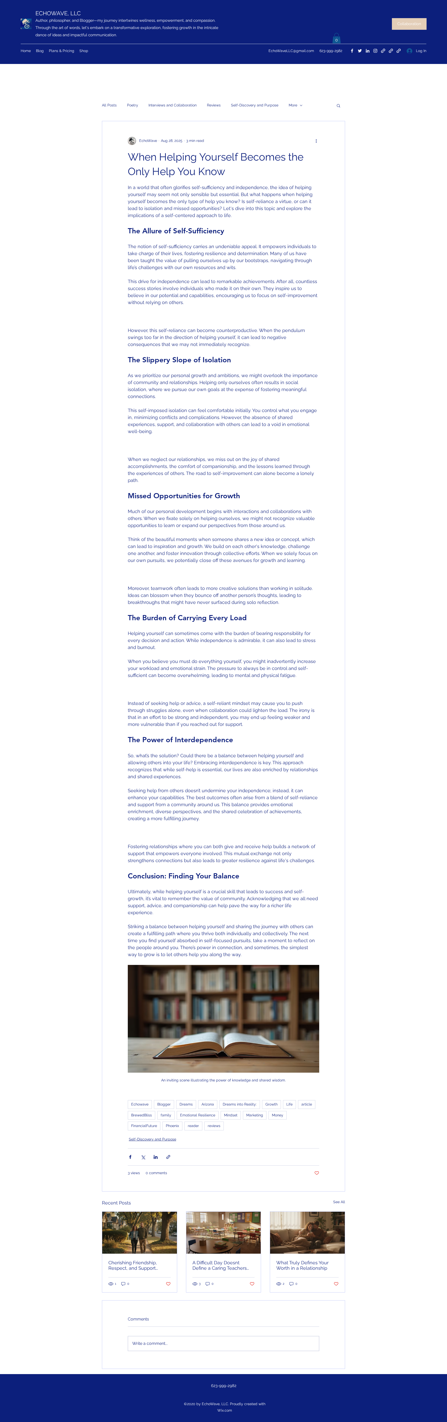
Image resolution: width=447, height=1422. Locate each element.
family (166, 1115)
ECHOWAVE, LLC (58, 13)
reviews (214, 1126)
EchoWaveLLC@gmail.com (291, 51)
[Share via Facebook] (130, 1156)
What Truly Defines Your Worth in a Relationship (302, 1265)
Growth (271, 1104)
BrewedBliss (141, 1115)
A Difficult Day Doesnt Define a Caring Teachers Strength (219, 1265)
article (306, 1104)
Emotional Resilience (197, 1115)
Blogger (164, 1104)
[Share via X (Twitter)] (142, 1156)
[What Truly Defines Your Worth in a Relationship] (307, 1233)
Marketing (254, 1115)
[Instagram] (375, 50)
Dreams (186, 1104)
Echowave (139, 1104)
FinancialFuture (144, 1126)
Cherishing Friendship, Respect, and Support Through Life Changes (132, 1265)
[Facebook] (352, 50)
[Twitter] (359, 50)
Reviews (214, 105)
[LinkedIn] (367, 50)
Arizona (208, 1104)
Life (289, 1104)
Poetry (132, 105)
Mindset (230, 1115)
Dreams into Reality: (240, 1104)
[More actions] (316, 141)
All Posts (109, 105)
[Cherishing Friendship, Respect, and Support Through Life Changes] (139, 1233)
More (293, 105)
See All (339, 1202)
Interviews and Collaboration (172, 105)
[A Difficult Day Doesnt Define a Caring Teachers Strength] (223, 1233)
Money (277, 1115)
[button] (336, 38)
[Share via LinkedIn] (155, 1156)
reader (193, 1126)
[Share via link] (168, 1156)
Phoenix (172, 1126)
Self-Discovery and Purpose (254, 105)
